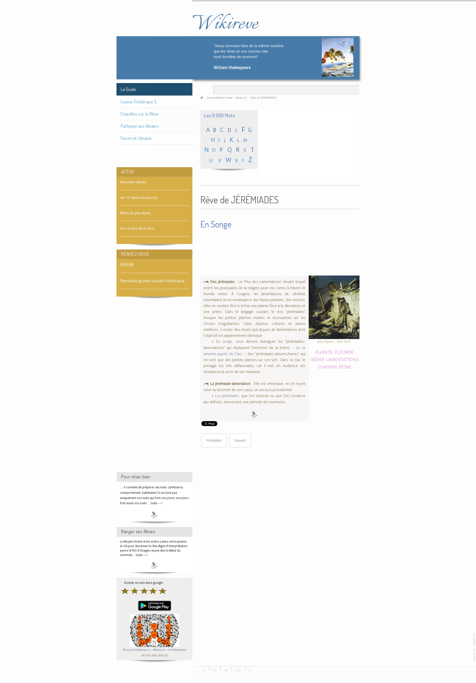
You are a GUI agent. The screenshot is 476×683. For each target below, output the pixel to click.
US (166, 655)
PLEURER (344, 352)
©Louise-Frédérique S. (137, 650)
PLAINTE (324, 352)
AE (143, 655)
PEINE (345, 367)
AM (153, 655)
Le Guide (128, 89)
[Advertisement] (154, 388)
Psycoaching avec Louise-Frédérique (152, 281)
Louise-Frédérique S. (138, 101)
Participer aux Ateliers (139, 126)
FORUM (126, 264)
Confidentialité (177, 650)
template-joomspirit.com (474, 647)
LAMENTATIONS (342, 359)
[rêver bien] (154, 514)
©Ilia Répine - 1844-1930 (334, 342)
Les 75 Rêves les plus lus (138, 198)
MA (148, 655)
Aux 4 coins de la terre (137, 228)
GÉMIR (317, 359)
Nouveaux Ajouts (133, 182)
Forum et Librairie (135, 138)
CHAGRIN (327, 367)
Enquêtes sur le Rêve (139, 114)
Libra (160, 655)
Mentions (159, 650)
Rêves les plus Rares (135, 213)
